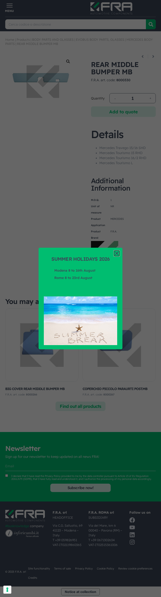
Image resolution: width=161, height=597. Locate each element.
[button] (116, 253)
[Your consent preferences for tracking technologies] (7, 590)
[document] (80, 298)
